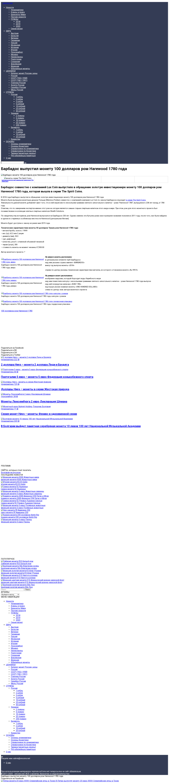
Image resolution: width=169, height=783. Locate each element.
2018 (18, 21)
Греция (14, 43)
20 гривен (20, 123)
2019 (18, 24)
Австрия (14, 33)
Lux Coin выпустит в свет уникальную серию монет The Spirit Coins (18, 180)
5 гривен (20, 118)
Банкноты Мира (18, 14)
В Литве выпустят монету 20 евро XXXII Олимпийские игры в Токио (87, 781)
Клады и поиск (18, 12)
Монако (14, 54)
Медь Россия (17, 90)
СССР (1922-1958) (19, 78)
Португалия (16, 59)
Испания (15, 47)
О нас (8, 158)
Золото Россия (17, 85)
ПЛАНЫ (14, 19)
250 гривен (21, 125)
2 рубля (19, 99)
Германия (15, 40)
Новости (10, 7)
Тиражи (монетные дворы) (23, 153)
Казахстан (15, 139)
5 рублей (20, 104)
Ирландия (15, 45)
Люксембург (17, 52)
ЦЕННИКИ (11, 71)
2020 (18, 26)
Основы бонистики (19, 146)
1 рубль (19, 97)
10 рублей (20, 106)
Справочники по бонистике (23, 151)
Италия (14, 50)
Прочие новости (18, 17)
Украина (14, 113)
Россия (14, 76)
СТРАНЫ (10, 92)
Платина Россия (18, 83)
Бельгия (15, 36)
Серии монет (17, 28)
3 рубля (19, 101)
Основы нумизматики (21, 144)
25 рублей (20, 108)
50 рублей (20, 111)
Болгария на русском (11, 472)
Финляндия (16, 64)
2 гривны (20, 115)
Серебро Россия (18, 87)
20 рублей (20, 137)
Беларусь (15, 127)
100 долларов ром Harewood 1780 (16, 311)
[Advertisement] (75, 329)
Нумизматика (17, 10)
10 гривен (20, 120)
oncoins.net (7, 3)
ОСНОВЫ (10, 141)
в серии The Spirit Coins (136, 200)
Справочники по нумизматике (25, 148)
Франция (15, 66)
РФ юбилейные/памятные (23, 155)
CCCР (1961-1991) (19, 80)
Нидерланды (17, 57)
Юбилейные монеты (20, 68)
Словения (15, 61)
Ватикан (14, 38)
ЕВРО (8, 31)
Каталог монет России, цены (24, 73)
